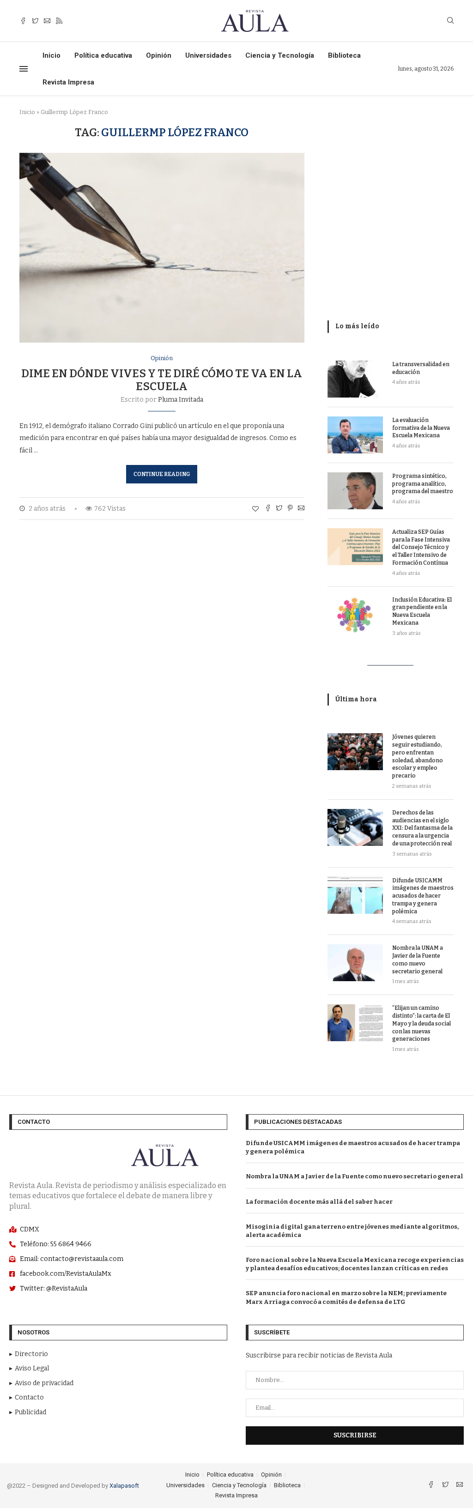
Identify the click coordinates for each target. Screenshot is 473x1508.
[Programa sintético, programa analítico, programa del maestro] (355, 490)
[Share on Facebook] (268, 509)
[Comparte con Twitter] (279, 509)
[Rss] (59, 21)
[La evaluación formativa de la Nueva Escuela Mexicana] (355, 434)
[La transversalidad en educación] (355, 379)
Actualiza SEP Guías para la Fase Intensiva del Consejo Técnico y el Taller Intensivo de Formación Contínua (421, 547)
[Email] (47, 21)
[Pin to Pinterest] (290, 509)
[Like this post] (255, 509)
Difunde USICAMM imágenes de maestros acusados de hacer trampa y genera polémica (423, 896)
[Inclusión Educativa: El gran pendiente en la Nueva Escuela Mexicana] (355, 614)
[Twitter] (35, 21)
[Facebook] (23, 21)
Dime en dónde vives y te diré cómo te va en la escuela (161, 380)
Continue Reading (161, 474)
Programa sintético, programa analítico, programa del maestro (422, 484)
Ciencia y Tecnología (279, 55)
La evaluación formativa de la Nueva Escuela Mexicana (421, 428)
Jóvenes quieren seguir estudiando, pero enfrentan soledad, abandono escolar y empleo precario (417, 756)
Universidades (208, 55)
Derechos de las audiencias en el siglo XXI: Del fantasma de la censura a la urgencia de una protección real (422, 828)
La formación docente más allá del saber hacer (319, 1201)
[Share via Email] (301, 509)
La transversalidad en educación (420, 368)
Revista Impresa (68, 82)
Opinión (158, 55)
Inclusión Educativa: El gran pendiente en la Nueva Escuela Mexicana (422, 611)
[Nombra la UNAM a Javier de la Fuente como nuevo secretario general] (355, 962)
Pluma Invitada (180, 400)
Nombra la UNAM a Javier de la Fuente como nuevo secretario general (417, 959)
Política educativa (103, 55)
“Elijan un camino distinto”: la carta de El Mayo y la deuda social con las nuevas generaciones (421, 1023)
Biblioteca (344, 55)
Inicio (51, 55)
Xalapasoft (124, 1485)
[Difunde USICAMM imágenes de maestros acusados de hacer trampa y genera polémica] (355, 895)
